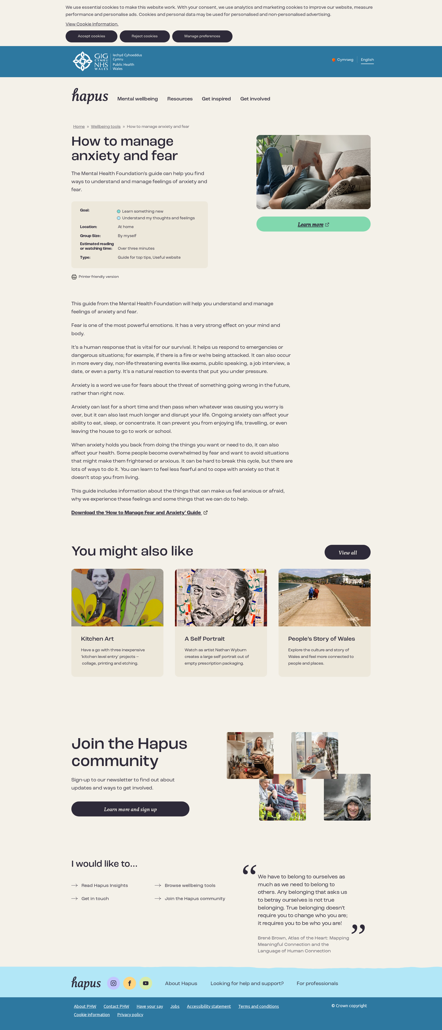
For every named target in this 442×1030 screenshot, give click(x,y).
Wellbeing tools (106, 127)
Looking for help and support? (247, 983)
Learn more (310, 224)
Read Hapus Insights (104, 885)
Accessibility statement (209, 1006)
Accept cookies (91, 36)
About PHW (85, 1006)
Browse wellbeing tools (190, 885)
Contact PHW (116, 1006)
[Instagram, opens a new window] (113, 983)
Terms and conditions (258, 1006)
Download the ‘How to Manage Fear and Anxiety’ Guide (136, 513)
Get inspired (216, 99)
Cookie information (92, 1014)
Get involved (255, 99)
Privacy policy (130, 1014)
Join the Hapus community (195, 899)
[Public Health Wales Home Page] (108, 70)
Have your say (150, 1006)
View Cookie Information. (92, 24)
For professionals (317, 983)
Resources (180, 99)
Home (79, 127)
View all (347, 553)
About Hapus (181, 983)
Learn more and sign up (130, 809)
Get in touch (95, 899)
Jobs (175, 1006)
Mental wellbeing (137, 99)
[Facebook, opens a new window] (129, 983)
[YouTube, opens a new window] (145, 983)
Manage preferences (202, 36)
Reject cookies (145, 36)
